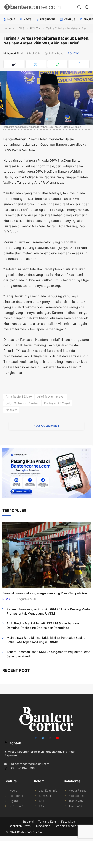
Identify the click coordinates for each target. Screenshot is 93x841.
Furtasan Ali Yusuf (57, 403)
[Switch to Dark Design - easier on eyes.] (86, 7)
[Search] (79, 7)
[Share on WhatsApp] (57, 64)
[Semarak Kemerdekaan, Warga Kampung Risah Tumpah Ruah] (46, 555)
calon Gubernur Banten (22, 403)
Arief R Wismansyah (51, 396)
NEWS (27, 19)
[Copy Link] (13, 64)
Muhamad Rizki (13, 53)
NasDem (11, 410)
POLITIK (73, 53)
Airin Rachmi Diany (19, 396)
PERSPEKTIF (47, 19)
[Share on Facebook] (79, 64)
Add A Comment (46, 425)
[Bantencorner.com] (38, 7)
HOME (11, 19)
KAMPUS (69, 19)
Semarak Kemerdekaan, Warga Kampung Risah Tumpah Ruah (45, 593)
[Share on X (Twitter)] (35, 64)
